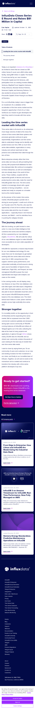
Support (7, 626)
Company (5, 41)
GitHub (24, 334)
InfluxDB (7, 580)
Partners (7, 666)
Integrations (8, 592)
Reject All (17, 702)
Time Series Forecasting (11, 608)
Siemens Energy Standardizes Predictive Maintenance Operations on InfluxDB (16, 538)
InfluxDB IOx (11, 237)
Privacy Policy (9, 694)
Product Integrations (10, 647)
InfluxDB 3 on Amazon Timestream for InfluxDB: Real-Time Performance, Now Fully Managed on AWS (17, 494)
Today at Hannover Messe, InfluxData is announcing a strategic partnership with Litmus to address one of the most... (17, 457)
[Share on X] (6, 34)
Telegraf (7, 643)
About (6, 661)
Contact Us (8, 670)
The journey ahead (8, 55)
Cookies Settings (17, 706)
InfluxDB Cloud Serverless (12, 585)
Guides (7, 619)
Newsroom (8, 668)
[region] (17, 697)
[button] (31, 3)
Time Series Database (11, 606)
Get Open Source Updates (13, 397)
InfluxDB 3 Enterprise (10, 582)
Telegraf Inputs (9, 650)
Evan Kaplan (5, 27)
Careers (7, 663)
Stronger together (8, 60)
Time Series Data (9, 603)
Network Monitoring (10, 613)
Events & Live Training (11, 633)
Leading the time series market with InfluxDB (17, 51)
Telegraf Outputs (9, 652)
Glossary (7, 654)
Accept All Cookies (17, 698)
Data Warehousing (10, 610)
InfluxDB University (10, 636)
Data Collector (9, 596)
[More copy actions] (29, 34)
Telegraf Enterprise (10, 589)
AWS (6, 645)
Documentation (9, 631)
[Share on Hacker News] (11, 34)
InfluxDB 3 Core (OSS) (11, 640)
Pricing (6, 599)
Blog (6, 622)
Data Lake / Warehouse (11, 594)
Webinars (7, 629)
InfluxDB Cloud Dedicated (12, 587)
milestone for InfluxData (24, 67)
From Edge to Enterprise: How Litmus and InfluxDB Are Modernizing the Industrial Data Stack (17, 449)
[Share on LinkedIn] (9, 34)
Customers (8, 624)
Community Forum (10, 638)
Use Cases (8, 601)
